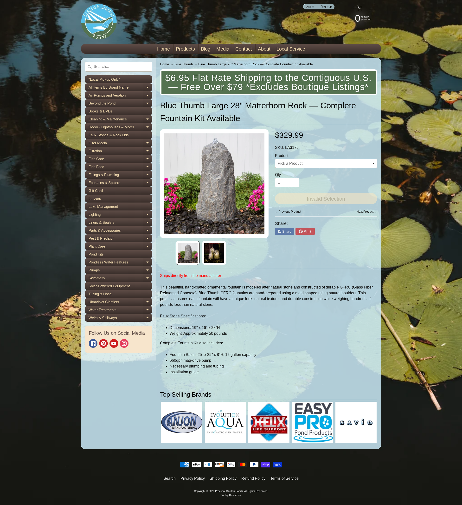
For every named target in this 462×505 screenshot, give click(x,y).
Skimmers (120, 279)
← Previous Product (288, 211)
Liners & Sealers (120, 223)
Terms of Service (284, 478)
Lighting (120, 215)
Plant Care (120, 247)
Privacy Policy (192, 478)
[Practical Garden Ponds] (99, 22)
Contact (243, 49)
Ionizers (95, 199)
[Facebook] (93, 343)
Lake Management (103, 206)
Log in (310, 6)
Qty (278, 175)
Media (222, 49)
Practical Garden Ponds (229, 491)
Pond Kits (96, 254)
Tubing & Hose (100, 294)
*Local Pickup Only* (104, 79)
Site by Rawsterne (231, 495)
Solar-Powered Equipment (109, 286)
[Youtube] (113, 343)
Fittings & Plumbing (120, 176)
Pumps (120, 271)
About (264, 49)
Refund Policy (253, 478)
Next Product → (367, 211)
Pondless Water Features (120, 263)
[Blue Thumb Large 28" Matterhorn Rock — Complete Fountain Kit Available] (188, 253)
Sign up (326, 6)
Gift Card (96, 191)
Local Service (290, 49)
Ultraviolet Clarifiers (120, 303)
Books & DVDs (101, 111)
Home (163, 49)
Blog (205, 49)
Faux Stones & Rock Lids (109, 135)
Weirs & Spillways (120, 319)
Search (169, 478)
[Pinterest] (103, 343)
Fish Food (120, 168)
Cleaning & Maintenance (120, 120)
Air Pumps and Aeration (120, 96)
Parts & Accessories (120, 231)
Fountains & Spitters (120, 184)
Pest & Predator (120, 239)
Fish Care (120, 160)
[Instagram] (124, 343)
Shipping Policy (223, 478)
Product (281, 156)
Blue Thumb (183, 64)
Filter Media (120, 144)
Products (185, 49)
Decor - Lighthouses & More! (120, 128)
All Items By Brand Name (120, 88)
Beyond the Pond (120, 104)
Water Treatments (120, 311)
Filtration (120, 152)
